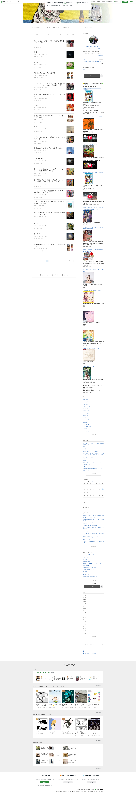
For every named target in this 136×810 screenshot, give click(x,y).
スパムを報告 (59, 791)
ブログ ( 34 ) (86, 431)
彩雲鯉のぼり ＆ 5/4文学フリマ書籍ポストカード (50, 148)
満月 (35, 52)
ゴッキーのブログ (87, 539)
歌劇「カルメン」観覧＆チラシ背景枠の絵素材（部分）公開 (49, 42)
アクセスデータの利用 (81, 791)
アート (39, 47)
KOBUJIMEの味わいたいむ (89, 569)
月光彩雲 (37, 234)
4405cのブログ (86, 557)
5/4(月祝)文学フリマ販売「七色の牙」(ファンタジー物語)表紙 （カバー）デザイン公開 (49, 181)
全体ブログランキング (88, 59)
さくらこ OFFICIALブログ (88, 523)
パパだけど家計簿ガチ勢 (88, 554)
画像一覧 (57, 27)
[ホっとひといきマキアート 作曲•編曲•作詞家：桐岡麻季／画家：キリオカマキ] (68, 14)
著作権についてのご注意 (90, 653)
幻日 (35, 126)
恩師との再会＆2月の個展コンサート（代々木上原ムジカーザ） (49, 116)
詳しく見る (68, 782)
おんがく (40, 122)
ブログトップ (37, 27)
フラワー (40, 67)
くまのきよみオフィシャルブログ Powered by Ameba (93, 534)
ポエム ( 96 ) (86, 419)
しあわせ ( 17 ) (86, 424)
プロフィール (90, 48)
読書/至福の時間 (86, 561)
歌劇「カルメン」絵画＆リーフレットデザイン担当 (49, 95)
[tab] (43, 672)
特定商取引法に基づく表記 (93, 791)
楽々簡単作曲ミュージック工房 (90, 576)
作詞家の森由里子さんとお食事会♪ (45, 73)
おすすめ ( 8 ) (86, 428)
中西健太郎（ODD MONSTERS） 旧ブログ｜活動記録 (93, 520)
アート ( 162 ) (86, 413)
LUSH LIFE (85, 559)
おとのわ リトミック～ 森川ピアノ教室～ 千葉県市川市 (93, 528)
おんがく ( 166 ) (86, 402)
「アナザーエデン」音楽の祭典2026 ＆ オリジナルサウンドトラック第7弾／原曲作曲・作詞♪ (49, 84)
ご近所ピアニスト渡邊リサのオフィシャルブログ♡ (93, 542)
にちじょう (40, 56)
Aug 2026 (93, 481)
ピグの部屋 (97, 48)
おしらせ (40, 89)
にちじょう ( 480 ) (87, 426)
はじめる (45, 782)
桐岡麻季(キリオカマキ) (93, 46)
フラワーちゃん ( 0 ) (87, 408)
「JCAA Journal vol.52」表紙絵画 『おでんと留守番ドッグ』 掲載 (49, 202)
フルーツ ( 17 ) (86, 417)
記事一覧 (48, 27)
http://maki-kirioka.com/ (89, 84)
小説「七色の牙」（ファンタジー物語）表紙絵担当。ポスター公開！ (49, 213)
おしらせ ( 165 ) (86, 422)
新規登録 (125, 1)
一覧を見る (93, 434)
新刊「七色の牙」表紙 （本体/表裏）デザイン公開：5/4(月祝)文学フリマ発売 (49, 170)
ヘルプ (101, 791)
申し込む (91, 782)
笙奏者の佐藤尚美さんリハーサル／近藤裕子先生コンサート (49, 245)
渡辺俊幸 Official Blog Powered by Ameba (92, 536)
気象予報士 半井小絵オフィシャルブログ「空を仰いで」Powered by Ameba (93, 516)
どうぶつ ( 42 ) (86, 406)
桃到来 (36, 105)
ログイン (132, 1)
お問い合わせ (66, 791)
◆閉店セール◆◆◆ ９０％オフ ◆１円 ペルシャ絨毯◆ (93, 564)
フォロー (92, 75)
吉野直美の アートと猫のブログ (90, 525)
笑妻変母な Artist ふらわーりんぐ (90, 567)
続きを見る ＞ (101, 55)
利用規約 (73, 791)
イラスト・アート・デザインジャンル (91, 61)
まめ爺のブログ (86, 574)
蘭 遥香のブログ (87, 571)
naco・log (85, 531)
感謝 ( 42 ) (85, 399)
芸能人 (52, 672)
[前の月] (88, 481)
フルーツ (40, 109)
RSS (86, 651)
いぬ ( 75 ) (85, 404)
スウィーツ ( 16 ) (87, 415)
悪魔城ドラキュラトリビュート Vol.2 (91, 348)
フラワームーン (39, 158)
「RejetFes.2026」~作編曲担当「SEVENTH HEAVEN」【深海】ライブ (48, 191)
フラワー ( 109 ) (86, 410)
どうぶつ (40, 228)
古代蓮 (36, 62)
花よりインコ (38, 223)
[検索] (102, 28)
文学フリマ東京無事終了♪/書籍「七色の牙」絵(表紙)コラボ (50, 138)
